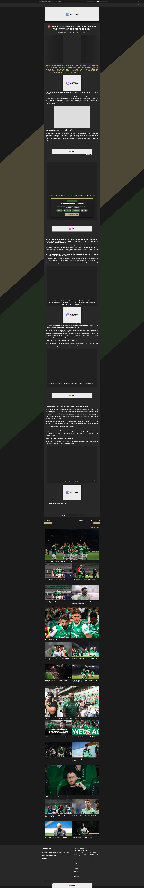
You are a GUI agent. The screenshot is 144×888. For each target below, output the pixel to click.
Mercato (102, 5)
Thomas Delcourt (76, 865)
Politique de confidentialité (41, 1)
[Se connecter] (139, 1)
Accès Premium (139, 5)
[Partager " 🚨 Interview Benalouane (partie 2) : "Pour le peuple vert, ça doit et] (67, 515)
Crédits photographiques (93, 880)
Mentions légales (51, 1)
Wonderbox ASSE (52, 855)
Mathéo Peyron (76, 871)
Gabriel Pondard (76, 876)
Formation (107, 5)
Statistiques (114, 5)
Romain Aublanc (76, 863)
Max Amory (75, 866)
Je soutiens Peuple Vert (72, 214)
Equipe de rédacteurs (60, 1)
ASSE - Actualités (83, 32)
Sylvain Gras (65, 32)
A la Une (76, 32)
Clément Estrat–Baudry (77, 873)
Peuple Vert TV (122, 5)
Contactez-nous (130, 5)
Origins (84, 411)
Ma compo (96, 5)
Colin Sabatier (76, 874)
